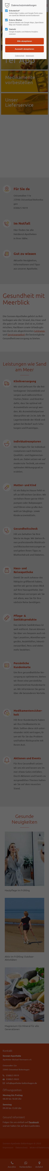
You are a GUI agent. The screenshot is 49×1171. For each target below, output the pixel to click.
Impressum (30, 56)
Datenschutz (19, 56)
